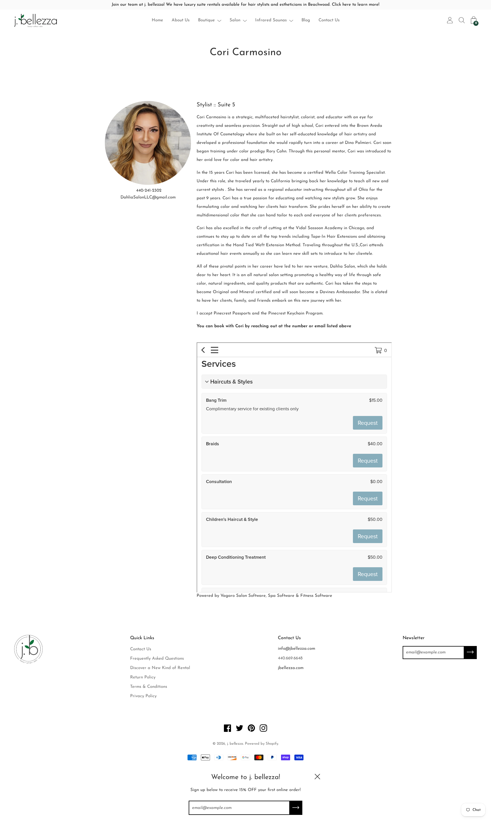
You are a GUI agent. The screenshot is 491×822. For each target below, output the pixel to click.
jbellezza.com (290, 668)
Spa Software (281, 596)
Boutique (206, 20)
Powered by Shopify (261, 744)
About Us (181, 20)
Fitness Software (316, 596)
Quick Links (142, 638)
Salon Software (251, 596)
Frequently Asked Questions (157, 659)
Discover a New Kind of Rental (160, 668)
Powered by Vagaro (216, 596)
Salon (235, 20)
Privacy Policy (143, 696)
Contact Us (329, 20)
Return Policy (142, 677)
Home (157, 20)
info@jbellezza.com (296, 649)
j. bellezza (235, 744)
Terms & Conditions (148, 687)
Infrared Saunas (271, 20)
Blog (305, 20)
